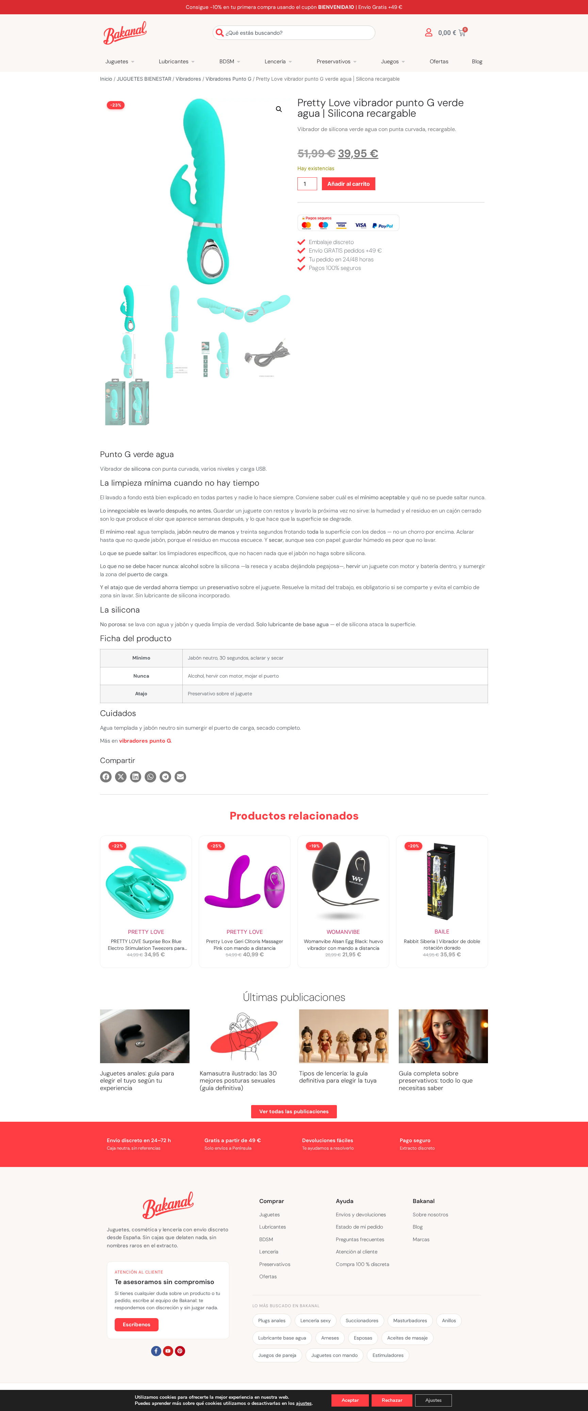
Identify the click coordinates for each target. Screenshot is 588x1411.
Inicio (106, 79)
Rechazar (392, 1400)
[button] (279, 109)
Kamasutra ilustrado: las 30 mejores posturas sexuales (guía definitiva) (238, 1080)
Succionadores (362, 1320)
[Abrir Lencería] (290, 62)
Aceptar (350, 1400)
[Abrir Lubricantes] (193, 62)
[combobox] (294, 33)
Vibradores (188, 79)
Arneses (330, 1338)
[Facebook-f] (156, 1351)
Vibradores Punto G (228, 79)
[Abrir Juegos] (403, 62)
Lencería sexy (315, 1320)
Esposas (363, 1338)
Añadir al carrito (348, 183)
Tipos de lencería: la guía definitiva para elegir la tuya (338, 1077)
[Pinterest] (180, 1351)
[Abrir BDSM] (238, 62)
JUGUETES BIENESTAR (144, 79)
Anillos (449, 1320)
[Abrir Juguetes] (132, 62)
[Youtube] (168, 1351)
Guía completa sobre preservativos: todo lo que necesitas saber (436, 1080)
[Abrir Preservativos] (355, 62)
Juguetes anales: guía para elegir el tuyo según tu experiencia (137, 1080)
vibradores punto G (145, 740)
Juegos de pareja (277, 1355)
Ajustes (433, 1400)
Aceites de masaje (407, 1338)
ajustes (304, 1403)
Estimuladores (388, 1355)
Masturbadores (410, 1320)
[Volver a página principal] (125, 33)
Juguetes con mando (334, 1355)
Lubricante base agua (282, 1338)
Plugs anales (271, 1320)
